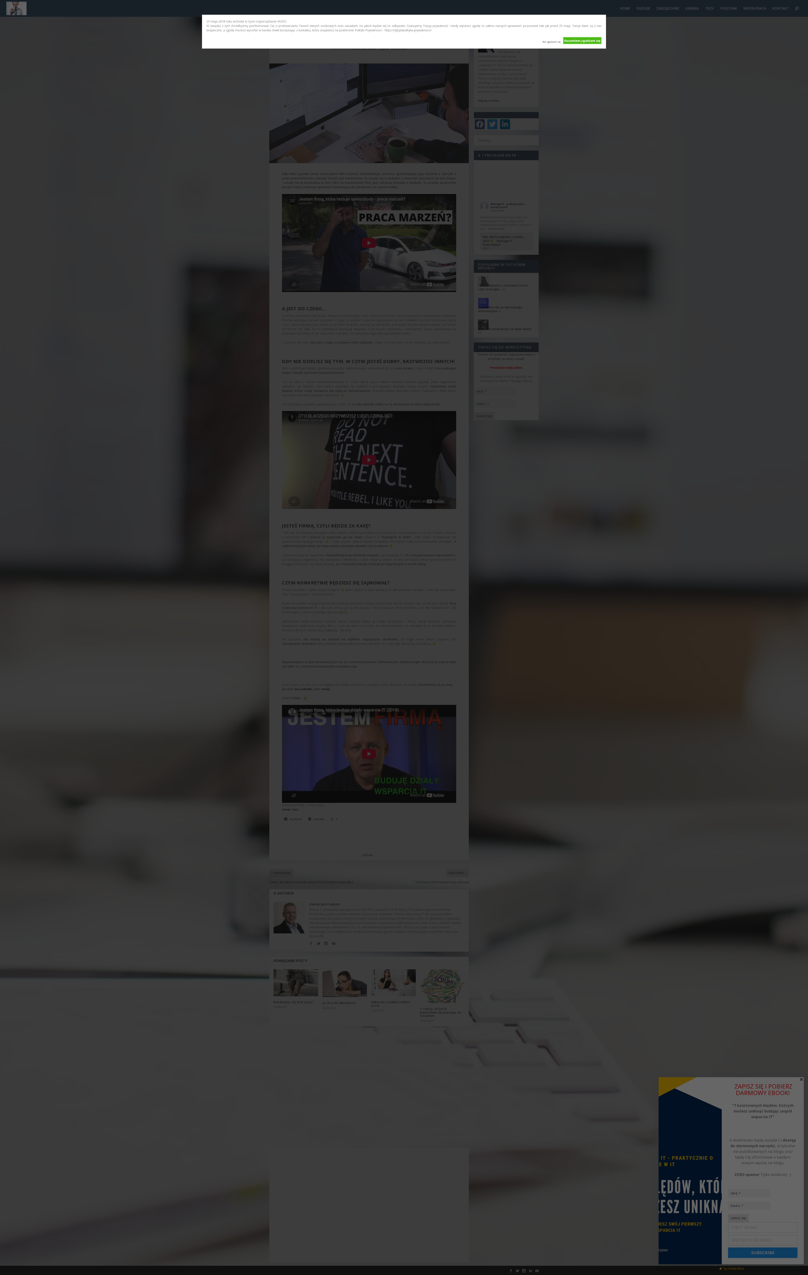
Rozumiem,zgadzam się (582, 41)
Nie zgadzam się (551, 41)
